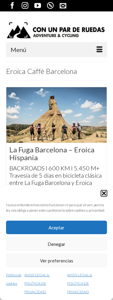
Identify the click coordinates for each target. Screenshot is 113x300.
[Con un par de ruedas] (56, 30)
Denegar (56, 244)
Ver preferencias (56, 260)
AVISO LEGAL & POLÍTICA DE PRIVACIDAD (36, 283)
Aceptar (56, 227)
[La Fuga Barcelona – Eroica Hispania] (56, 115)
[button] (104, 193)
